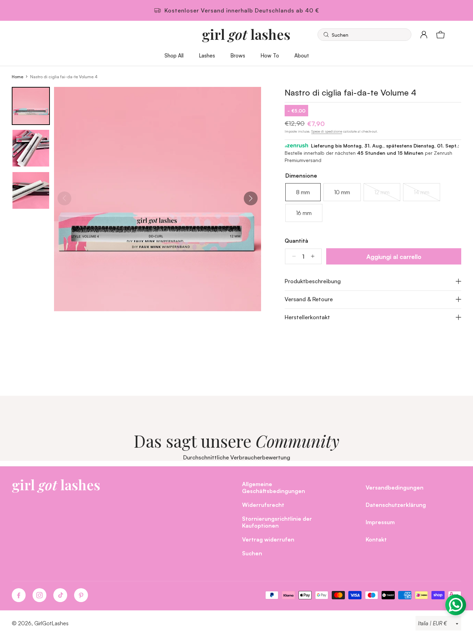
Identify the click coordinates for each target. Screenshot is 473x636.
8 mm (303, 192)
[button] (364, 34)
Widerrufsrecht (263, 504)
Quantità (296, 240)
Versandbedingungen (394, 487)
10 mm (342, 192)
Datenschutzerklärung (396, 504)
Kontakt (376, 539)
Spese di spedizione (326, 131)
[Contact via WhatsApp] (455, 604)
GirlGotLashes (51, 623)
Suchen (252, 553)
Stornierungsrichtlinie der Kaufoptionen (277, 522)
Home (17, 76)
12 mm (387, 195)
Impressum (380, 522)
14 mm (426, 195)
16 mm (304, 212)
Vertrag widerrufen (268, 539)
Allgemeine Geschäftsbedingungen (273, 487)
